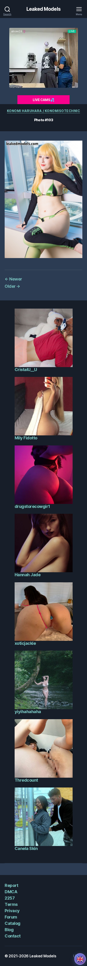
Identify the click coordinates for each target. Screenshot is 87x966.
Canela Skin (26, 848)
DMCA (11, 891)
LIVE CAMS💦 (43, 100)
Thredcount (26, 780)
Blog (9, 929)
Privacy (12, 910)
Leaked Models (43, 9)
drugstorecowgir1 (32, 506)
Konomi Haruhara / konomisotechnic (43, 111)
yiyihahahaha (28, 711)
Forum (11, 917)
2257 (10, 898)
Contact (13, 935)
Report (11, 885)
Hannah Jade (28, 574)
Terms (11, 904)
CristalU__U (26, 369)
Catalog (12, 923)
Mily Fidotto (26, 437)
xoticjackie (25, 643)
